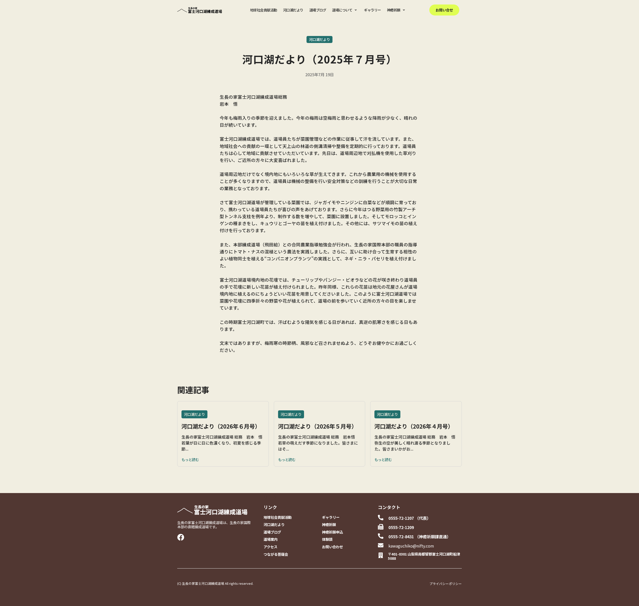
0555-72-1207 (401, 518)
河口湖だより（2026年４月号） (413, 426)
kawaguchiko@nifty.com (411, 546)
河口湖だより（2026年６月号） (220, 426)
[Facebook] (180, 537)
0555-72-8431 (401, 537)
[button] (345, 10)
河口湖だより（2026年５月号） (317, 426)
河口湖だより (319, 39)
